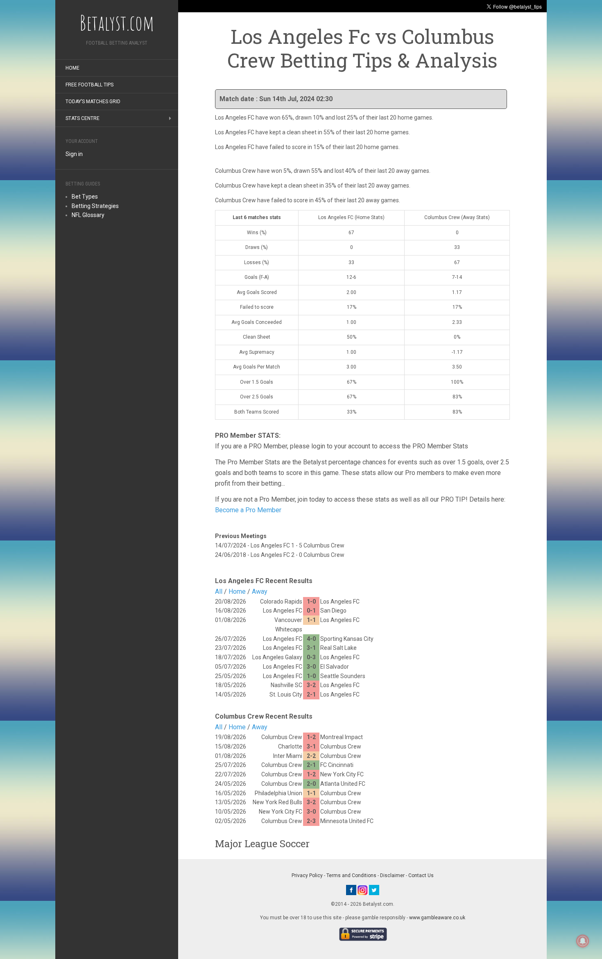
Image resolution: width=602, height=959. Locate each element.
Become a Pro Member (248, 510)
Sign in (74, 154)
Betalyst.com (116, 22)
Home (72, 68)
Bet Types (85, 196)
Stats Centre (83, 118)
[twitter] (374, 890)
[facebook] (351, 890)
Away (259, 591)
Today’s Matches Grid (93, 101)
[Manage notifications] (582, 941)
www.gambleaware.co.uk (437, 918)
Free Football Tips (89, 85)
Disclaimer (392, 875)
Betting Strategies (95, 206)
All (218, 591)
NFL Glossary (88, 215)
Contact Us (421, 875)
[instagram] (363, 890)
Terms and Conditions (351, 875)
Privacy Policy (307, 875)
